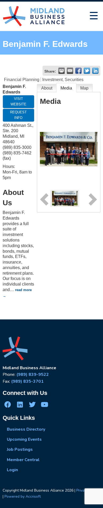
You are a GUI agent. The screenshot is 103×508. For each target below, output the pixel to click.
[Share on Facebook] (78, 71)
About (46, 88)
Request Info (18, 115)
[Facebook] (8, 404)
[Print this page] (61, 71)
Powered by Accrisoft (22, 496)
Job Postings (20, 449)
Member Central (23, 460)
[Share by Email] (70, 71)
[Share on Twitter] (87, 71)
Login (12, 470)
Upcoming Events (24, 439)
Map (84, 88)
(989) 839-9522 (32, 374)
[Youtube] (44, 404)
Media (66, 88)
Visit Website (18, 101)
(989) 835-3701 (27, 381)
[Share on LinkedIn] (95, 71)
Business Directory (26, 429)
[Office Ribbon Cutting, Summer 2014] (64, 198)
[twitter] (32, 404)
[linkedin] (20, 404)
